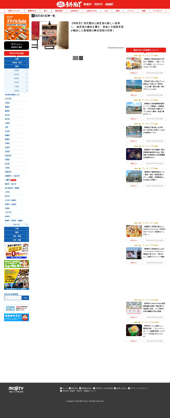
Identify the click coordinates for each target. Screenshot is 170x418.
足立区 (7, 115)
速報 (143, 11)
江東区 (7, 103)
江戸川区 (8, 99)
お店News (74, 11)
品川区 (7, 164)
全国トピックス (14, 11)
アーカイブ (157, 11)
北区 (6, 127)
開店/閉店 (59, 11)
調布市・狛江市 (10, 184)
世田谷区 (8, 156)
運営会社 (74, 388)
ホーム (65, 388)
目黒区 (7, 160)
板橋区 (7, 135)
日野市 (7, 208)
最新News (32, 11)
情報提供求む (87, 388)
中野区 (7, 143)
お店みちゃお (91, 11)
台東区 (7, 123)
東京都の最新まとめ (12, 95)
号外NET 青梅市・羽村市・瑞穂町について (79, 391)
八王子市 (8, 212)
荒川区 (7, 119)
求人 (45, 11)
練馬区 (7, 139)
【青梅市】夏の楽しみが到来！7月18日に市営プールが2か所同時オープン (154, 130)
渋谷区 (7, 151)
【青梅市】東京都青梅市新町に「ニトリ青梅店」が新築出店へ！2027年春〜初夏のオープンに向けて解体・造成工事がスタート (154, 109)
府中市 (7, 196)
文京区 (7, 131)
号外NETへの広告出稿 (104, 388)
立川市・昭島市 (10, 200)
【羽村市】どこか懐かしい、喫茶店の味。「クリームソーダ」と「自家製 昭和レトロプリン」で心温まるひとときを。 (154, 331)
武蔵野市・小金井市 (12, 176)
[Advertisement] (146, 30)
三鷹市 (10, 180)
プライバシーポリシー (139, 388)
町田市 (7, 216)
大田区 (7, 168)
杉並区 (7, 147)
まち (106, 11)
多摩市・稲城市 (10, 204)
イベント (130, 11)
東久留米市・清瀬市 (12, 188)
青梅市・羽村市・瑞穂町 (98, 4)
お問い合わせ (121, 388)
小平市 (7, 192)
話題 (117, 11)
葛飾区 (7, 107)
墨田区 (7, 111)
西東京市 (8, 172)
